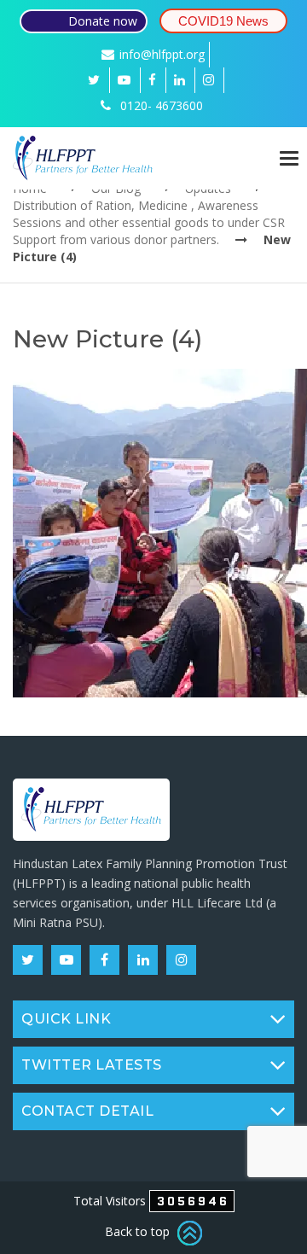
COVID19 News (223, 21)
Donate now (102, 21)
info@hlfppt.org (162, 54)
